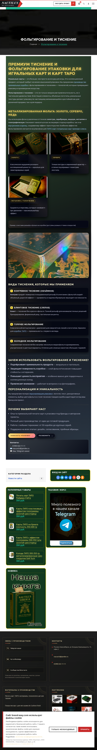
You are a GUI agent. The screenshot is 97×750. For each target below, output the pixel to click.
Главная (33, 44)
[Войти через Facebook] (70, 477)
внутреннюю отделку (17, 126)
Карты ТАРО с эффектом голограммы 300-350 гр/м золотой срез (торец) (28, 540)
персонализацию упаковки (41, 394)
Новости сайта (15, 478)
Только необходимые (63, 729)
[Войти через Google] (78, 477)
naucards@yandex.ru (21, 448)
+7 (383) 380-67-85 (27, 744)
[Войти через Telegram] (62, 477)
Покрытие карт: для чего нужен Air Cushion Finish (23, 705)
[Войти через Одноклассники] (82, 477)
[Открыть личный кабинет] (88, 3)
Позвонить (46, 436)
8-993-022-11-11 (19, 446)
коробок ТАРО (20, 331)
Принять (85, 729)
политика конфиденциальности (29, 737)
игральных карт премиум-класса (72, 129)
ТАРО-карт (51, 129)
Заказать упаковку (22, 436)
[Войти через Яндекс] (74, 477)
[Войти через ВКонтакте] (66, 477)
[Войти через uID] (58, 477)
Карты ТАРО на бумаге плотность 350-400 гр (27, 525)
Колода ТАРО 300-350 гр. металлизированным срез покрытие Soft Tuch (29, 556)
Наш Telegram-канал (21, 451)
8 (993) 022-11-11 (60, 664)
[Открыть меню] (93, 3)
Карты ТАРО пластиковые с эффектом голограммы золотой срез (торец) (29, 511)
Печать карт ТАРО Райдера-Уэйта (25, 496)
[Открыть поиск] (83, 3)
